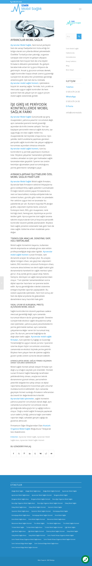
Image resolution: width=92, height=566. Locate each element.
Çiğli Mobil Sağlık (70, 527)
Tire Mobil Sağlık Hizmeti (71, 523)
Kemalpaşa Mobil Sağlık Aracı (21, 515)
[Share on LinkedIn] (29, 453)
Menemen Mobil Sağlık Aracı (56, 519)
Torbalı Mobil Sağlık (18, 527)
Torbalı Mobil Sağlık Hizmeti (54, 527)
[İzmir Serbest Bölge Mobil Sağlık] (2, 283)
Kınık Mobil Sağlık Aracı (19, 519)
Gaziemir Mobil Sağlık (55, 507)
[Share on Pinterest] (24, 453)
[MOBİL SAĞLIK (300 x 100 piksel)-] (27, 9)
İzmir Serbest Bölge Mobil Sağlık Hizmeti (24, 547)
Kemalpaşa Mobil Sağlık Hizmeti (42, 515)
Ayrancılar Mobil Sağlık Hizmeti (32, 440)
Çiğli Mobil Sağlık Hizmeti (36, 531)
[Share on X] (19, 453)
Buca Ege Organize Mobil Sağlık (62, 499)
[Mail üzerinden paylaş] (51, 453)
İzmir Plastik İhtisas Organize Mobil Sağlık (60, 535)
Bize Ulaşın (70, 70)
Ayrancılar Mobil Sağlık (27, 437)
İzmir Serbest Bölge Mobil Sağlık (22, 543)
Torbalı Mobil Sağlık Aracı (34, 527)
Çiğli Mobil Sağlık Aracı (19, 531)
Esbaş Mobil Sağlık (70, 503)
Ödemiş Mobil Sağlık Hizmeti (55, 531)
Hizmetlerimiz (71, 57)
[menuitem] (80, 9)
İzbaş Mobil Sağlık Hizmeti (37, 535)
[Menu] (80, 9)
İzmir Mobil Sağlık (72, 48)
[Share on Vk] (40, 453)
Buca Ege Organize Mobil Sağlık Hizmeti (50, 503)
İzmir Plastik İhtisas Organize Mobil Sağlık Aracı (26, 539)
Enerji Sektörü (71, 61)
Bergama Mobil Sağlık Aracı (20, 499)
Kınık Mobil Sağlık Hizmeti (37, 519)
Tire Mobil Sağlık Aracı (54, 523)
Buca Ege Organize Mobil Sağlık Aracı (23, 503)
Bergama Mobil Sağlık (61, 495)
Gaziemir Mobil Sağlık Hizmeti (41, 511)
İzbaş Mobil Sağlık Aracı (19, 535)
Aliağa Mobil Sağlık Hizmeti (51, 491)
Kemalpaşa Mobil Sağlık (60, 511)
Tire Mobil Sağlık (39, 523)
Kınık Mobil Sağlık (60, 515)
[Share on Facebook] (13, 453)
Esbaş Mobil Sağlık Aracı (19, 507)
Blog (67, 66)
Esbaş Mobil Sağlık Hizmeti (37, 507)
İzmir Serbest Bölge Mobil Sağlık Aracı (46, 543)
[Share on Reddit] (46, 453)
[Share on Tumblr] (35, 453)
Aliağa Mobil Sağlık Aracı (33, 491)
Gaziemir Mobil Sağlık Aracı (20, 511)
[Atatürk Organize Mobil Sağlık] (90, 283)
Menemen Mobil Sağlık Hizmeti (22, 523)
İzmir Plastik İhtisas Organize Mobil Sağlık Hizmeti (59, 539)
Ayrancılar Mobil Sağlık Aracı (21, 495)
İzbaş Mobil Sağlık (72, 531)
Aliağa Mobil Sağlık (17, 491)
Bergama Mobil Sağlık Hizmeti (40, 499)
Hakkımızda (70, 53)
